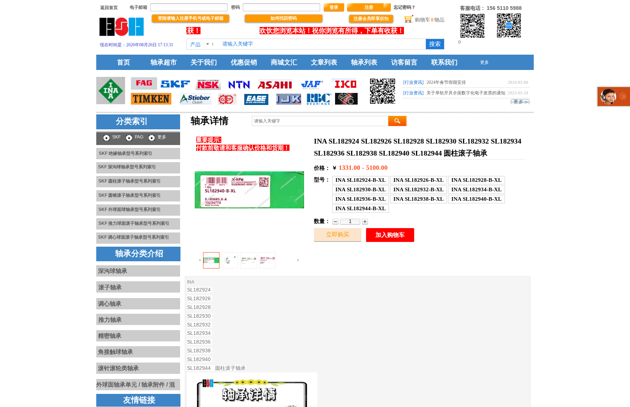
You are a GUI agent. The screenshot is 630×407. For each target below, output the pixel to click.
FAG (139, 137)
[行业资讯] (413, 82)
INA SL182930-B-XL (360, 189)
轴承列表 (364, 62)
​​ (109, 7)
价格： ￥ (325, 168)
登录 (334, 7)
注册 (369, 7)
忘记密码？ (405, 7)
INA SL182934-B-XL (476, 189)
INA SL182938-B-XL (418, 199)
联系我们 (444, 62)
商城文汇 (284, 62)
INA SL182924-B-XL (360, 180)
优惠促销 (244, 62)
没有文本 (225, 30)
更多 (484, 62)
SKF (116, 137)
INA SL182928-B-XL (476, 180)
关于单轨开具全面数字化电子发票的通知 (466, 92)
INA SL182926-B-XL (418, 180)
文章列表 (324, 62)
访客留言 (404, 62)
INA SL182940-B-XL (476, 199)
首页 (123, 62)
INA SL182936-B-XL (360, 199)
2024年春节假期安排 (446, 82)
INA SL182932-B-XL (418, 189)
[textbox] (321, 44)
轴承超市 (164, 62)
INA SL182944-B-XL (360, 208)
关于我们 (204, 62)
